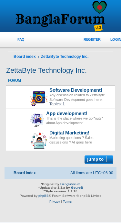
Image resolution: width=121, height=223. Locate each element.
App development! (66, 113)
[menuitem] (17, 39)
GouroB (77, 187)
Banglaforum (70, 184)
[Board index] (60, 16)
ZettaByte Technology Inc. (46, 70)
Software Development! (75, 90)
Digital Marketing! (69, 132)
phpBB (43, 195)
